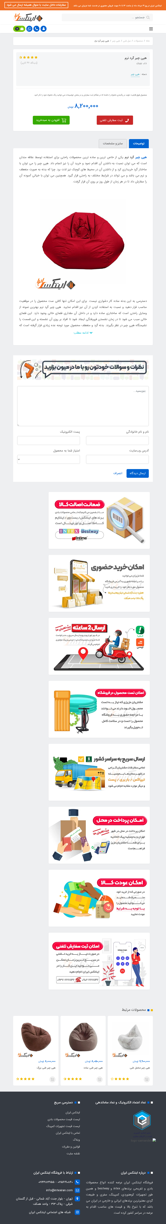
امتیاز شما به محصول (66, 450)
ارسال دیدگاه (138, 473)
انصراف (117, 473)
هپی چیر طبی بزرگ (46, 1068)
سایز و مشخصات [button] (113, 143)
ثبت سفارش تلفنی (111, 120)
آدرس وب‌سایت (139, 450)
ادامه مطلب (81, 332)
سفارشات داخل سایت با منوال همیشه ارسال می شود (36, 5)
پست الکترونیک (70, 431)
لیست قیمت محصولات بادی (64, 1119)
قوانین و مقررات (71, 1146)
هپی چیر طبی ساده (93, 1068)
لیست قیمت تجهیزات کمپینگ (63, 1126)
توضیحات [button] (139, 143)
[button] (43, 29)
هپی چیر (135, 74)
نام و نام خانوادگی (137, 431)
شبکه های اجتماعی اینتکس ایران (50, 1212)
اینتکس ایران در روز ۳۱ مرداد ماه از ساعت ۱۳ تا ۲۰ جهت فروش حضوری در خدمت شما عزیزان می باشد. (117, 5)
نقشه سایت (73, 1153)
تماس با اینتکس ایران (68, 1133)
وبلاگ (76, 1140)
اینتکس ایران (73, 1112)
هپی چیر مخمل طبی (140, 1068)
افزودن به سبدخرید (48, 120)
